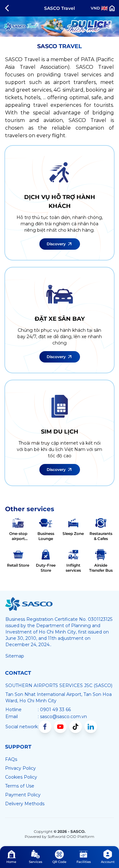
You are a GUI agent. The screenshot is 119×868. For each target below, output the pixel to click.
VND (95, 8)
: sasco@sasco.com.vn (62, 716)
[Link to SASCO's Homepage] (29, 604)
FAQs (11, 759)
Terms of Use (19, 786)
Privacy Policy (20, 768)
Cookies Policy (21, 777)
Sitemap (14, 656)
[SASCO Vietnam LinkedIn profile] (90, 726)
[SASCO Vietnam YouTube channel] (60, 726)
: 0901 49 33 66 (54, 709)
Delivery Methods (24, 804)
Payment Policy (23, 795)
